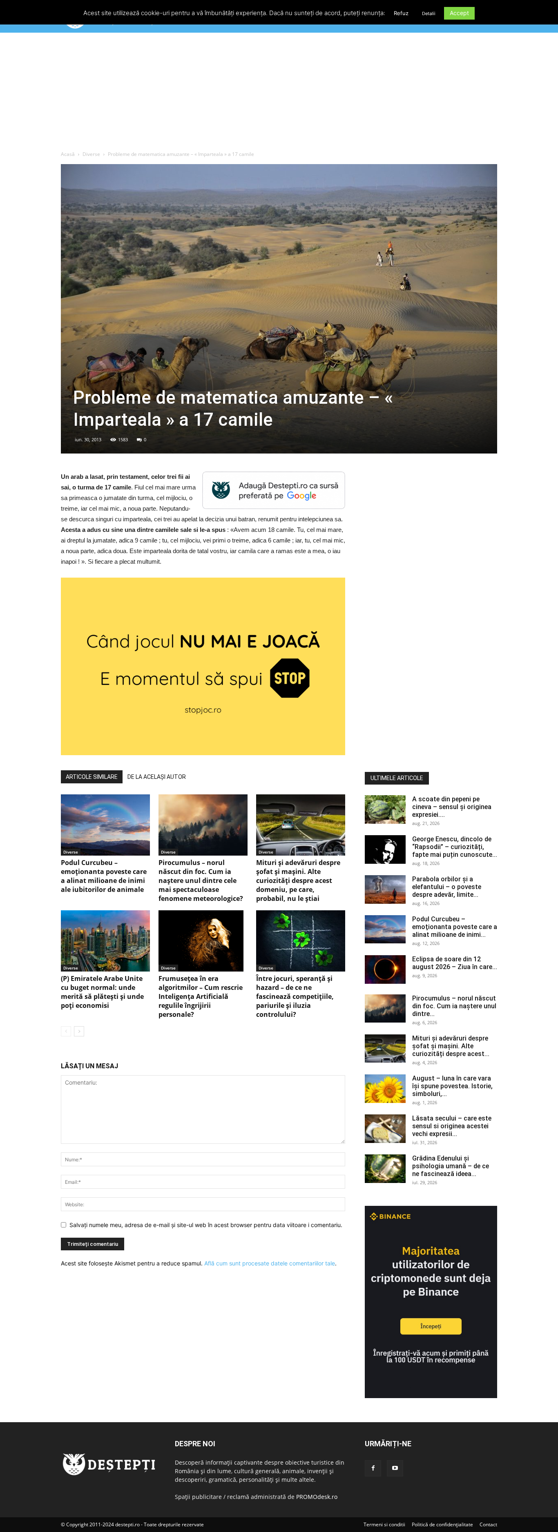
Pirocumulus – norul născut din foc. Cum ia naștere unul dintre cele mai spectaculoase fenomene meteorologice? (200, 880)
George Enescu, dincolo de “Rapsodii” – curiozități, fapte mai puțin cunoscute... (454, 846)
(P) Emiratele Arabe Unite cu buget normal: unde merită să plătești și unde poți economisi (102, 992)
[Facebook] (373, 1468)
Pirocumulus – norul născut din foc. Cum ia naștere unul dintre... (454, 1006)
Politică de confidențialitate (442, 1524)
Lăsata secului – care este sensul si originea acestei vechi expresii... (451, 1126)
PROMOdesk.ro (316, 1497)
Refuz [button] (401, 13)
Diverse (91, 154)
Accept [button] (459, 12)
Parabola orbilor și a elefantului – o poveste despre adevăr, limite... (446, 886)
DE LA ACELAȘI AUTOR (156, 777)
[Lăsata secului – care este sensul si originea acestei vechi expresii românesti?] (385, 1128)
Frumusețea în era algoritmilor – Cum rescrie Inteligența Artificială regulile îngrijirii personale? (200, 996)
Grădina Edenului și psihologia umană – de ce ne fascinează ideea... (450, 1166)
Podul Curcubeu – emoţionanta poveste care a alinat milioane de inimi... (454, 926)
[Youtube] (395, 1468)
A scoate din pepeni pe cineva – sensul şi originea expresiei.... (451, 806)
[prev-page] (66, 1031)
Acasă (68, 154)
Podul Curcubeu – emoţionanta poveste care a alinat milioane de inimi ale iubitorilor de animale (104, 876)
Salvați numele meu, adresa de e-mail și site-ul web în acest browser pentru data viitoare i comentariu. (205, 1224)
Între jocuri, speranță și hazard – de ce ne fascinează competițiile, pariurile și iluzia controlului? (295, 996)
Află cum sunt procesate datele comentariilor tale (269, 1263)
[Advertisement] (279, 93)
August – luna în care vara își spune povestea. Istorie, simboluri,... (452, 1086)
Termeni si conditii (384, 1524)
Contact (488, 1524)
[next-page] (79, 1031)
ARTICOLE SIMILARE (92, 777)
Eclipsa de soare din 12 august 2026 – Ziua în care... (454, 963)
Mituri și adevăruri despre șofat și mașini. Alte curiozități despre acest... (450, 1046)
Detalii (428, 13)
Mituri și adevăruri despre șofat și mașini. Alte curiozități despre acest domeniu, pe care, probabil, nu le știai (298, 880)
